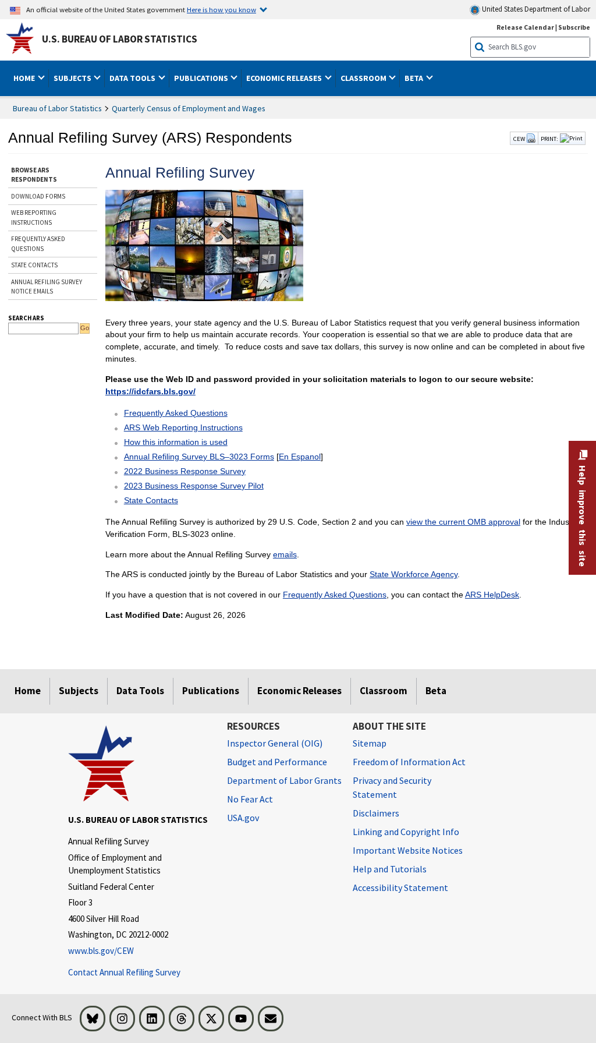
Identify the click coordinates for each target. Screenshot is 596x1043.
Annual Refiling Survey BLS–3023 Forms (199, 456)
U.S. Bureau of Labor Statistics (119, 39)
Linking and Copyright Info (406, 831)
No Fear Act (250, 799)
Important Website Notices (408, 850)
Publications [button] (202, 78)
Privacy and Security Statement (392, 787)
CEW (519, 139)
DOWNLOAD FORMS (38, 196)
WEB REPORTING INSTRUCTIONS (33, 217)
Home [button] (25, 78)
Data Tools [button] (133, 78)
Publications (210, 690)
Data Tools (140, 690)
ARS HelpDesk (492, 594)
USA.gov (243, 817)
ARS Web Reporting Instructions (183, 427)
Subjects (78, 690)
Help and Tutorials (390, 869)
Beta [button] (415, 78)
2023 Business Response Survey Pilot (194, 485)
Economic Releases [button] (285, 78)
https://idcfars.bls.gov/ (150, 391)
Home (28, 690)
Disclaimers (376, 813)
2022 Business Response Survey (185, 471)
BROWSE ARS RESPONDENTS (34, 175)
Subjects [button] (73, 78)
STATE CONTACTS (34, 265)
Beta (435, 690)
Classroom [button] (364, 78)
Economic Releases (299, 690)
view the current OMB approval (463, 521)
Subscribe (574, 27)
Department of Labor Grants (284, 780)
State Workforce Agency (413, 574)
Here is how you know (221, 9)
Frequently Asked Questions (176, 413)
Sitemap (369, 743)
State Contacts (151, 500)
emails (285, 554)
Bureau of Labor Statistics (57, 108)
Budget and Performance (277, 762)
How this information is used (176, 442)
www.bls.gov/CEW (101, 950)
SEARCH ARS (26, 318)
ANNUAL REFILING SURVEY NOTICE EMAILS (46, 287)
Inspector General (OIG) (274, 743)
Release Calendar (525, 27)
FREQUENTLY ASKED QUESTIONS (38, 244)
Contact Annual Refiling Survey (124, 972)
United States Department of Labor (535, 9)
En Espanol (300, 456)
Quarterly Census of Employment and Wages (188, 108)
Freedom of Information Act (409, 762)
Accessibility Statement (400, 887)
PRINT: (549, 139)
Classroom (383, 690)
